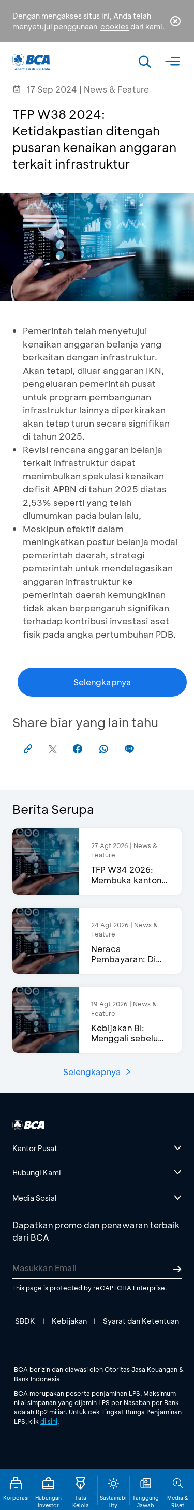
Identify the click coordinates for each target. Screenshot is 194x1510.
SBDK (25, 1321)
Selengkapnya (102, 681)
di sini (48, 1421)
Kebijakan (69, 1321)
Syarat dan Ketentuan (141, 1321)
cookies (114, 27)
